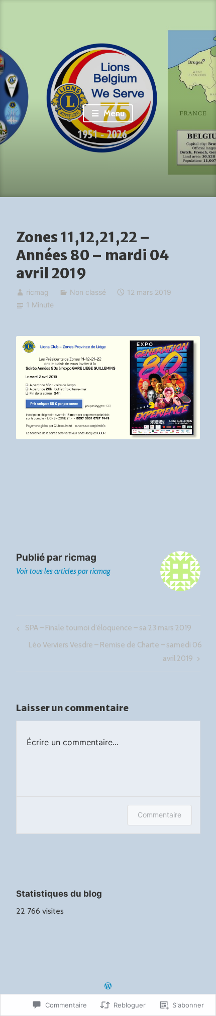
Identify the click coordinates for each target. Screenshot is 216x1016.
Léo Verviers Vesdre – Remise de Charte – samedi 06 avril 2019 (109, 651)
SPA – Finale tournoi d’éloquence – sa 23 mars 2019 (102, 630)
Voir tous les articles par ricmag (63, 571)
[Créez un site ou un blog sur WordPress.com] (108, 986)
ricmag (37, 292)
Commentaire (159, 814)
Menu (113, 113)
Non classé (88, 292)
